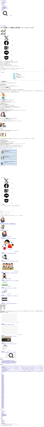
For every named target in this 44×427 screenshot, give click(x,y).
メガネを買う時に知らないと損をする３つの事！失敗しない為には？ (10, 371)
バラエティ (3, 9)
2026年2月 (3, 374)
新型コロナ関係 (3, 8)
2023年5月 (3, 389)
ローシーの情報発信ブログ (5, 425)
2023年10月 (3, 386)
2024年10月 (3, 378)
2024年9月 (3, 379)
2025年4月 (3, 376)
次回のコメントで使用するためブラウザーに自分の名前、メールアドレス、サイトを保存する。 (12, 215)
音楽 (3, 4)
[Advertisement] (22, 20)
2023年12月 (3, 385)
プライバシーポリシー (4, 2)
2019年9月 (3, 406)
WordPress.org (3, 421)
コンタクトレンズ (5, 6)
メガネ (2, 412)
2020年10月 (3, 397)
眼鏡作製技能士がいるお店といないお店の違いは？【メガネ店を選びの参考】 (11, 367)
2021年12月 (3, 393)
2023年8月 (3, 387)
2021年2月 (3, 395)
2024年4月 (3, 382)
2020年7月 (3, 399)
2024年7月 (3, 380)
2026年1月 (3, 375)
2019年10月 (3, 405)
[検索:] (3, 357)
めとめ (15, 78)
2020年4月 (3, 401)
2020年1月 (3, 403)
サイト (1, 214)
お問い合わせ (3, 3)
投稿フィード (3, 420)
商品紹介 (3, 413)
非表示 (4, 72)
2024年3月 (3, 383)
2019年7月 (3, 407)
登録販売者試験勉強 (4, 7)
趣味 (2, 416)
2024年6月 (3, 381)
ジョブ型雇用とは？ (16, 73)
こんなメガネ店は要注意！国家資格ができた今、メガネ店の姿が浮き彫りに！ (11, 368)
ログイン (3, 419)
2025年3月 (3, 377)
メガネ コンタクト (4, 5)
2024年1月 (3, 384)
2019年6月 (3, 408)
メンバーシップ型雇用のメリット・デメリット (19, 77)
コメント (1, 210)
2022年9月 (3, 391)
